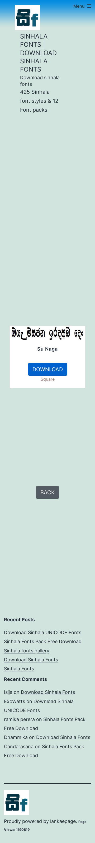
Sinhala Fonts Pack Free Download (43, 641)
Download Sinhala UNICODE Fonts (42, 632)
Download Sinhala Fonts (31, 659)
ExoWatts (14, 701)
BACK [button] (47, 492)
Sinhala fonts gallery (26, 650)
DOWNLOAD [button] (47, 369)
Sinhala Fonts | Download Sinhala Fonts (38, 52)
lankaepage (63, 821)
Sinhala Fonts (19, 668)
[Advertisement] (47, 168)
